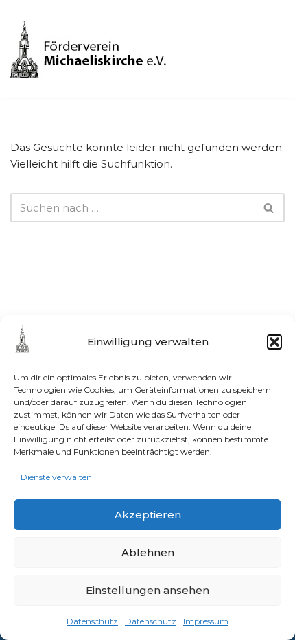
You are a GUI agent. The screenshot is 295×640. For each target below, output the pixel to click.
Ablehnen (147, 552)
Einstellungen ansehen (147, 590)
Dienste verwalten (56, 477)
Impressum (205, 621)
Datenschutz (92, 621)
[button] (274, 342)
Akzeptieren (148, 514)
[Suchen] (269, 207)
